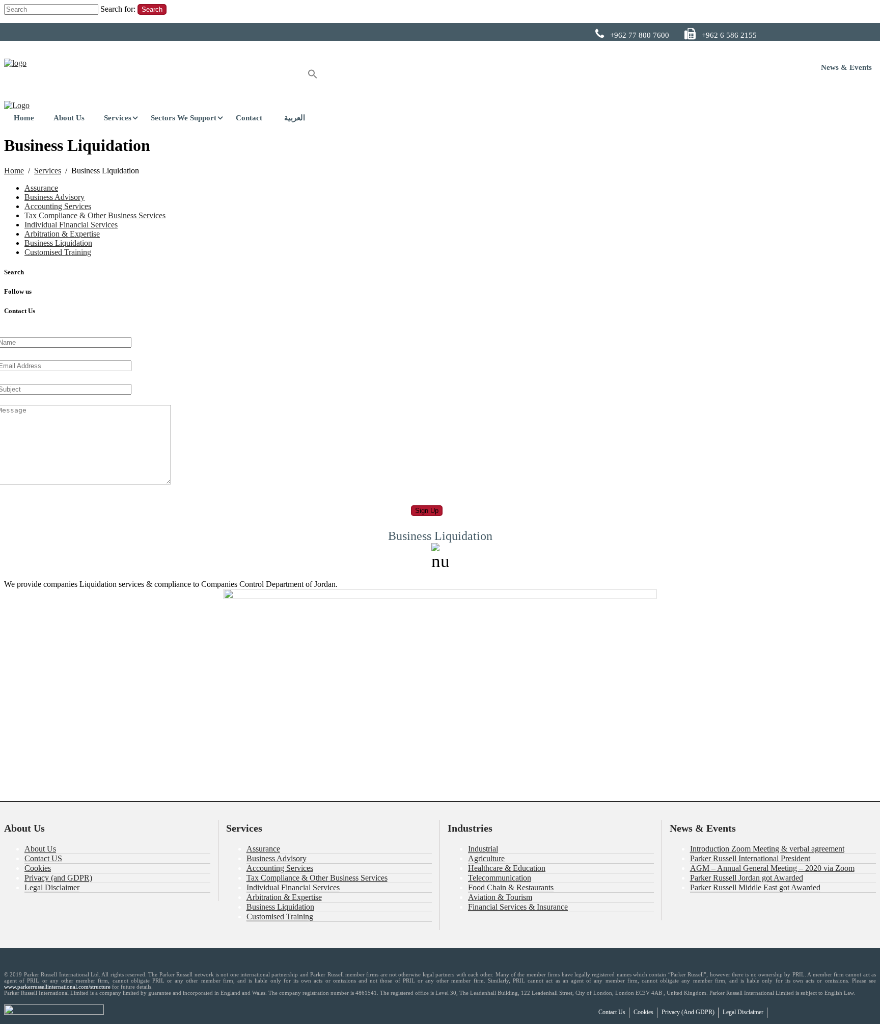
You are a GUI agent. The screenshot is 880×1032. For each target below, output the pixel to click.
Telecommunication (499, 877)
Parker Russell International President (750, 858)
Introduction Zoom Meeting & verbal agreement (767, 848)
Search (152, 9)
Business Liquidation (58, 243)
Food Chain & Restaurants (511, 887)
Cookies (37, 868)
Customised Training (57, 252)
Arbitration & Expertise (62, 233)
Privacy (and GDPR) (58, 877)
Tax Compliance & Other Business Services (95, 215)
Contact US (43, 858)
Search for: (117, 9)
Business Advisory (54, 197)
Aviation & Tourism (500, 897)
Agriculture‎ (486, 858)
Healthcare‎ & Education (506, 868)
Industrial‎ (483, 848)
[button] (312, 76)
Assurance (41, 188)
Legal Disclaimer (51, 887)
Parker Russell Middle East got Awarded (755, 887)
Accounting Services (57, 206)
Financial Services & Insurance (518, 906)
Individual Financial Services (71, 224)
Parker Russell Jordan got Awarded (746, 877)
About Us (40, 848)
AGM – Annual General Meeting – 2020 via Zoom (772, 868)
